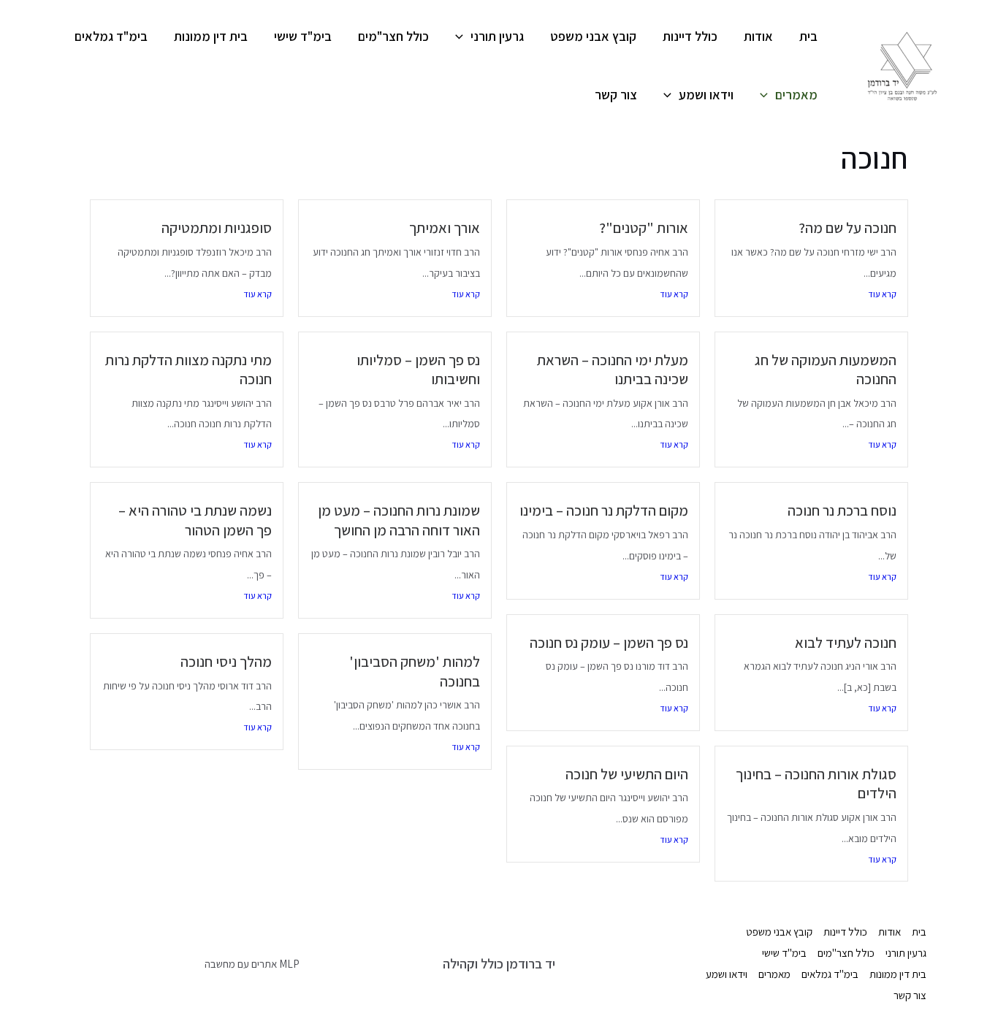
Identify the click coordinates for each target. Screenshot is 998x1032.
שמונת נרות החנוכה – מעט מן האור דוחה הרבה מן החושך (399, 520)
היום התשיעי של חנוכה (626, 774)
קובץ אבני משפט (593, 36)
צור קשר (616, 94)
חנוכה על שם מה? (847, 227)
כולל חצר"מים (393, 36)
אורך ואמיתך (444, 227)
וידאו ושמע (706, 94)
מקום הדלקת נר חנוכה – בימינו (603, 510)
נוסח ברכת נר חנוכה (842, 510)
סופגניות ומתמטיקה (216, 227)
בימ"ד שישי (303, 36)
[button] (463, 36)
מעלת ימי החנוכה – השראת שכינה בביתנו (612, 369)
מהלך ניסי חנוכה (226, 661)
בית (808, 36)
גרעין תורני (497, 36)
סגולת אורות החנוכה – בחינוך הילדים (816, 783)
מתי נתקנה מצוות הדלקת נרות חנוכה (188, 369)
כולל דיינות (690, 36)
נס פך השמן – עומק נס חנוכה (609, 642)
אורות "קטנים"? (643, 227)
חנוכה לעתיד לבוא (845, 642)
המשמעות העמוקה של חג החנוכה (825, 369)
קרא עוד (882, 293)
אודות (758, 36)
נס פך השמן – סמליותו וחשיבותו (418, 369)
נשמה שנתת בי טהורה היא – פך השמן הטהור (195, 520)
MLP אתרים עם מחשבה (252, 964)
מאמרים (796, 94)
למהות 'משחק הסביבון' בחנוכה (414, 671)
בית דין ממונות (211, 36)
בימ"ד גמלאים (111, 36)
